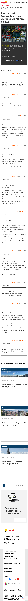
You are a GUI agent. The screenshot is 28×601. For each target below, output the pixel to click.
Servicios (7, 5)
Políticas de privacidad (13, 596)
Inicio (2, 5)
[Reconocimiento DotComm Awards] (12, 590)
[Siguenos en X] (13, 579)
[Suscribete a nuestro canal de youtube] (18, 579)
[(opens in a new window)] (20, 60)
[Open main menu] (10, 2)
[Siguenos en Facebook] (7, 579)
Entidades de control (9, 553)
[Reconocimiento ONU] (5, 590)
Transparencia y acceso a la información (10, 559)
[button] (15, 60)
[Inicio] (4, 2)
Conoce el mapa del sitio (10, 551)
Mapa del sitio (6, 596)
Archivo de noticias (8, 556)
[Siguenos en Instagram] (15, 579)
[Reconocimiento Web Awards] (19, 590)
